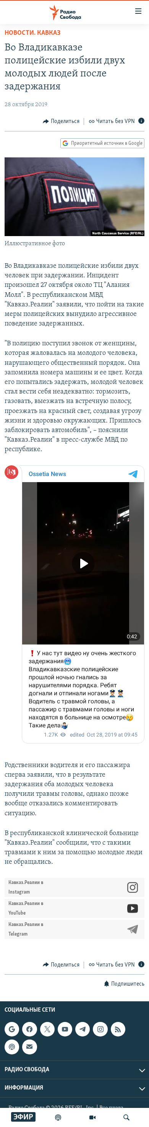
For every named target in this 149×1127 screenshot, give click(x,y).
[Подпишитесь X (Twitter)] (47, 1029)
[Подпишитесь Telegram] (82, 1029)
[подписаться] (29, 1047)
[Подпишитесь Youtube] (65, 1029)
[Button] (61, 121)
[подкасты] (58, 1117)
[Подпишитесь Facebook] (29, 1029)
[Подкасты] (12, 1047)
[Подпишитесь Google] (12, 1029)
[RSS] (118, 1029)
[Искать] (126, 1117)
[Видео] (92, 1117)
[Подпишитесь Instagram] (100, 1029)
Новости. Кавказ (32, 33)
